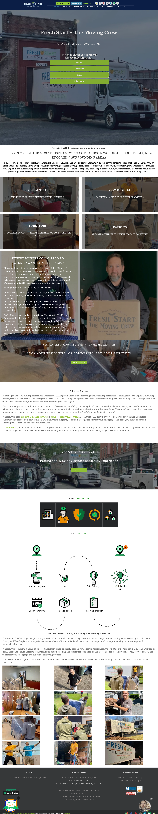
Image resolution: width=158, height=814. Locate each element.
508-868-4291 (88, 3)
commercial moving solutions (65, 417)
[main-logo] (33, 2)
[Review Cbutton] (10, 805)
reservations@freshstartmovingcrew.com (82, 783)
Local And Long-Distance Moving (79, 452)
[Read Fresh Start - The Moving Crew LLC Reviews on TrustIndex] (11, 793)
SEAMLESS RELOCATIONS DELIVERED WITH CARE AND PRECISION (79, 345)
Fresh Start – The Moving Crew (79, 32)
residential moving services (34, 417)
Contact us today (10, 427)
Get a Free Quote (63, 3)
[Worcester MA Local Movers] (145, 806)
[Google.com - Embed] (27, 793)
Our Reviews (76, 3)
